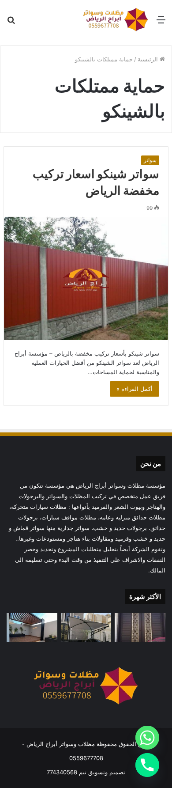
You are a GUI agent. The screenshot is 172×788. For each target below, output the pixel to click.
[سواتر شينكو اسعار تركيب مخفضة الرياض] (86, 278)
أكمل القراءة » (134, 388)
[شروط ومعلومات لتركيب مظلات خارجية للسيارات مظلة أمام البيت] (86, 627)
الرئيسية (149, 59)
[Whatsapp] (147, 738)
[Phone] (147, 765)
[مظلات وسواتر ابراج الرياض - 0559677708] (115, 19)
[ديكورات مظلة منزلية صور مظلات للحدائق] (32, 627)
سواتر (150, 160)
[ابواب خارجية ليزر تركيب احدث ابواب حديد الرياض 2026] (140, 627)
